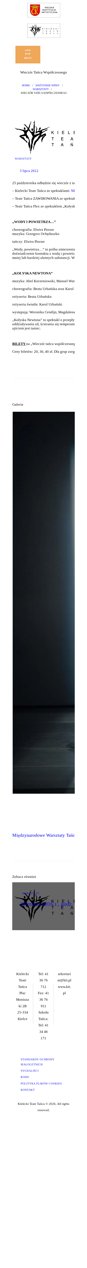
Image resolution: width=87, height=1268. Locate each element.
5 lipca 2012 (29, 171)
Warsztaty (41, 89)
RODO (25, 1077)
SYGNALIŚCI (30, 1070)
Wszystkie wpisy (47, 85)
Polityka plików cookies (41, 1083)
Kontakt (28, 1089)
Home (26, 85)
